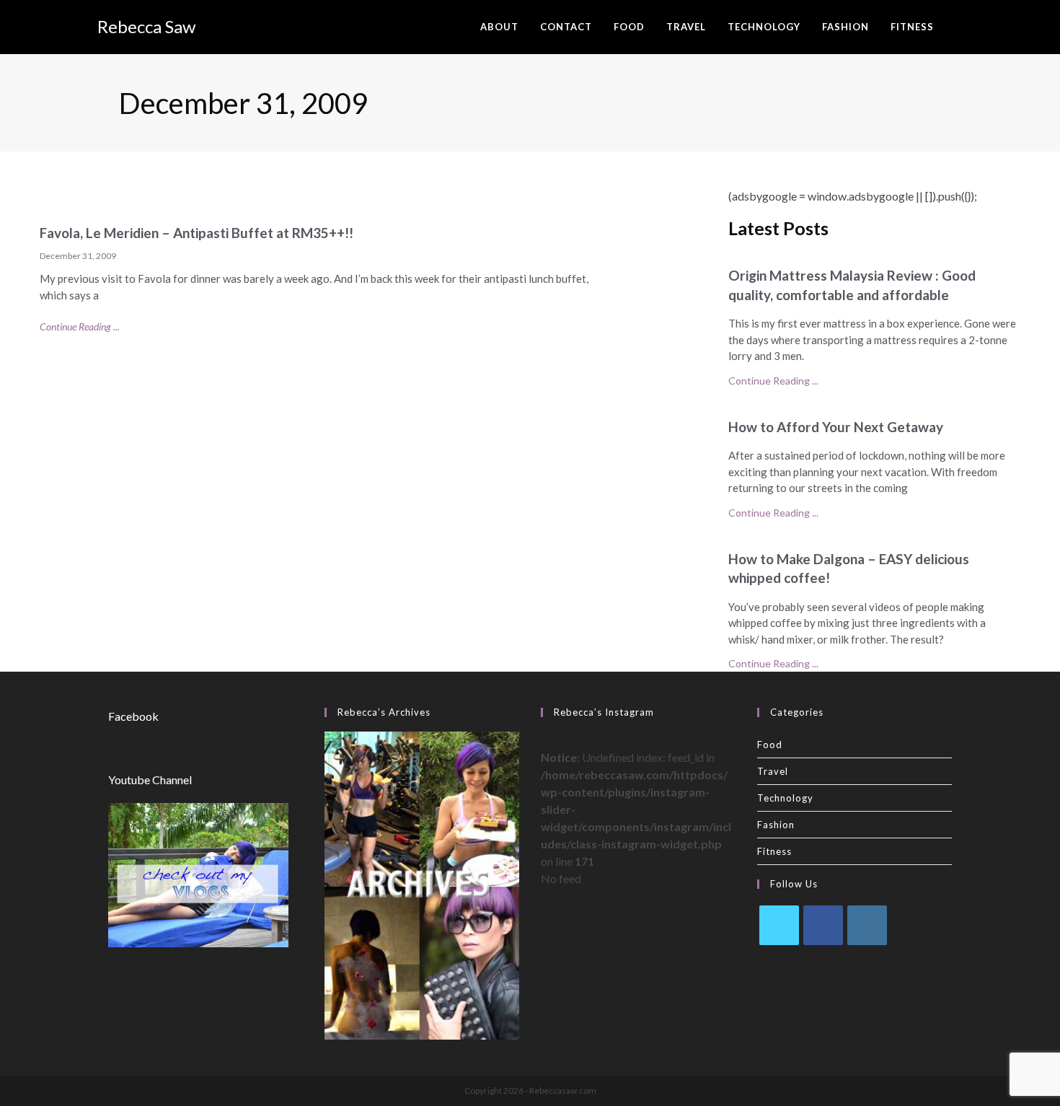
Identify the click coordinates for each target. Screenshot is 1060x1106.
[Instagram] (867, 925)
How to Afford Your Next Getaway (835, 426)
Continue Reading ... (80, 326)
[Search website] (959, 26)
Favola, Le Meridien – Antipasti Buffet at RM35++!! (196, 232)
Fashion (776, 824)
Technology (785, 798)
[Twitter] (779, 925)
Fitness (774, 851)
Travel (772, 771)
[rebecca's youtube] (198, 874)
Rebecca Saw (146, 26)
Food (769, 744)
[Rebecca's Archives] (421, 884)
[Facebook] (823, 925)
